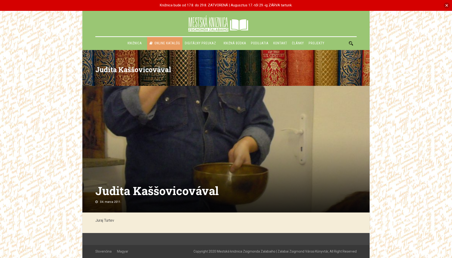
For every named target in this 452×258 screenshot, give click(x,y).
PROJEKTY (316, 43)
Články (298, 43)
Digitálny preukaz (200, 43)
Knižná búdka (235, 43)
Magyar (122, 251)
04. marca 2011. (110, 202)
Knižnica (135, 43)
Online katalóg (167, 43)
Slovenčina (103, 251)
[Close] (447, 5)
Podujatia (260, 43)
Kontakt (280, 43)
